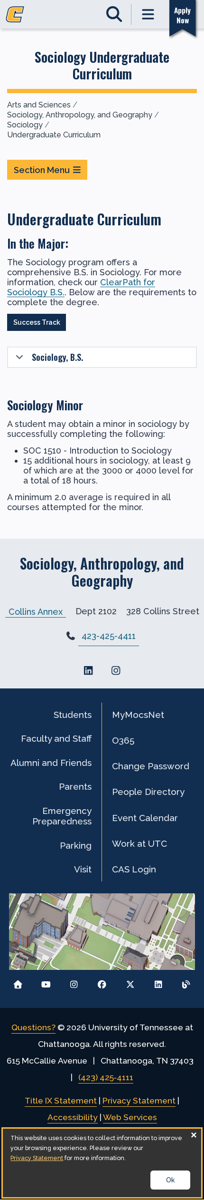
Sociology (25, 124)
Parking (76, 845)
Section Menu (42, 170)
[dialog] (102, 1163)
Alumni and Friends (51, 762)
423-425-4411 (109, 636)
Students (73, 714)
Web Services (130, 1117)
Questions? (33, 1027)
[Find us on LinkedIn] (88, 670)
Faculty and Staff (56, 738)
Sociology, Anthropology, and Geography (79, 114)
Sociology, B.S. (57, 357)
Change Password (150, 766)
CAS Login (134, 869)
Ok (170, 1180)
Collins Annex (36, 611)
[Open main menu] (148, 14)
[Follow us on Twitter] (130, 982)
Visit (83, 869)
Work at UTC (139, 843)
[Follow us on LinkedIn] (158, 982)
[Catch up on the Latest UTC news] (186, 982)
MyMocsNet (138, 714)
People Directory (148, 791)
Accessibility (72, 1117)
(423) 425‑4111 (105, 1077)
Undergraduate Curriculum (54, 134)
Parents (75, 786)
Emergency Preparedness (62, 815)
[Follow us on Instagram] (73, 982)
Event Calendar (145, 818)
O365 (123, 740)
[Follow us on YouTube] (45, 982)
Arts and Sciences (39, 104)
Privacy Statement (139, 1100)
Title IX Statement (61, 1100)
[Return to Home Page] (17, 982)
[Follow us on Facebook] (102, 982)
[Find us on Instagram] (115, 670)
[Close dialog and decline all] (194, 1135)
